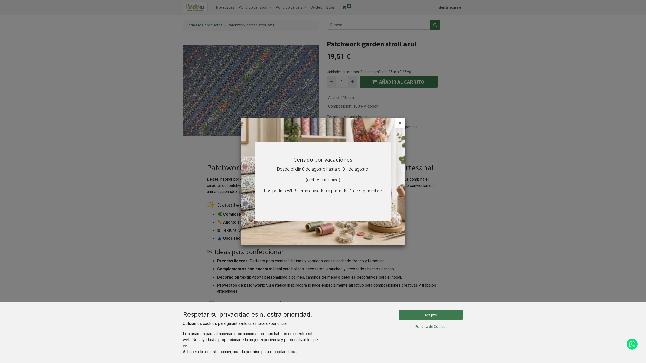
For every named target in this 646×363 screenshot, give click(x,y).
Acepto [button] (431, 314)
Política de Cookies (431, 326)
